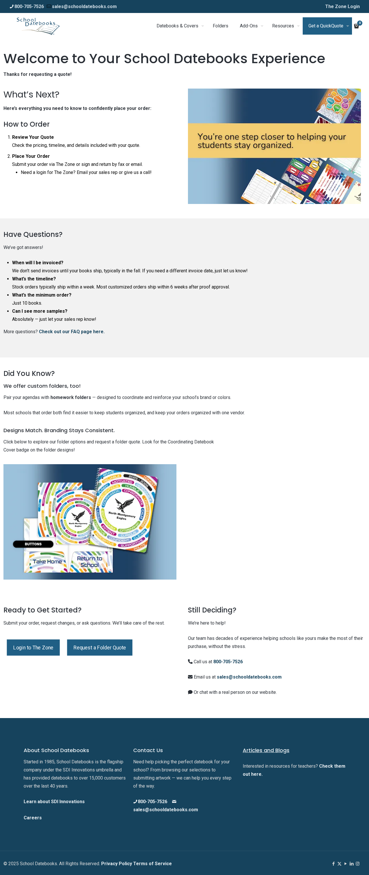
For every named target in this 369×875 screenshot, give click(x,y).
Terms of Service (152, 863)
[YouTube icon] (345, 863)
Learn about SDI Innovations (54, 801)
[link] (89, 522)
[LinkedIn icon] (351, 863)
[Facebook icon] (333, 863)
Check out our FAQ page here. (72, 331)
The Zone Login (342, 6)
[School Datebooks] (38, 26)
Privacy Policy (117, 863)
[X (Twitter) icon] (339, 863)
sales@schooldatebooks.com (84, 6)
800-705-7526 (29, 6)
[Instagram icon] (357, 863)
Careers (33, 817)
